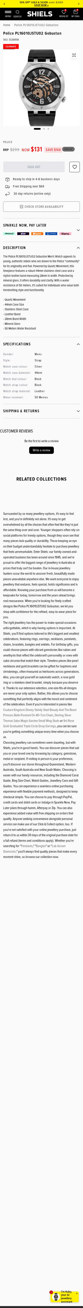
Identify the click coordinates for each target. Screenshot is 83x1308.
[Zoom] (74, 55)
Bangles (41, 846)
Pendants (27, 846)
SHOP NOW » (41, 5)
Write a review (41, 450)
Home (6, 25)
